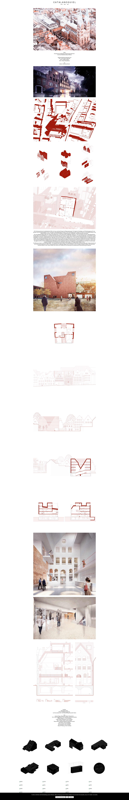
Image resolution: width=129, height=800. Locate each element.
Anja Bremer (61, 722)
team (65, 4)
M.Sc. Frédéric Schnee (64, 59)
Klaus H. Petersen (61, 725)
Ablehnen (71, 797)
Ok (67, 797)
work (61, 4)
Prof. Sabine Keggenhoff (57, 717)
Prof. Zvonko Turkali (61, 720)
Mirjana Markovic (61, 718)
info (68, 4)
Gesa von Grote (61, 723)
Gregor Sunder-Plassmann (61, 719)
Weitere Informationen (60, 797)
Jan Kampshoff (61, 724)
